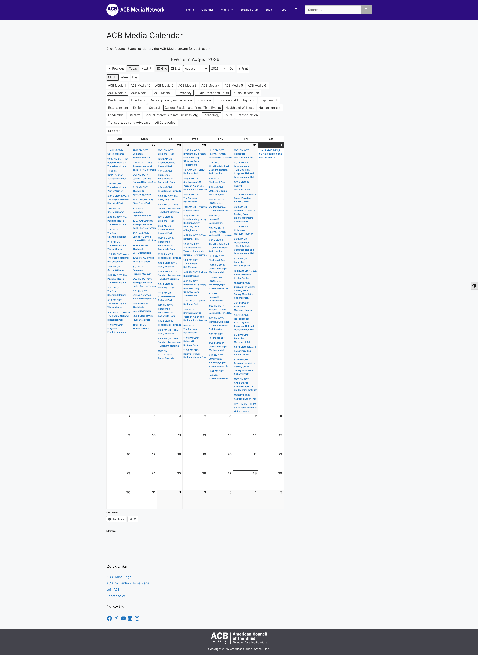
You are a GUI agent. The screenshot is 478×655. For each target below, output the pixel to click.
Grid (162, 69)
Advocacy (184, 93)
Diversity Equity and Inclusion (171, 100)
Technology (211, 115)
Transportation (247, 115)
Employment (268, 100)
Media (225, 9)
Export (113, 131)
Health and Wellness (240, 107)
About (283, 9)
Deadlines (138, 100)
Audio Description (246, 93)
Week (124, 77)
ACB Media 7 (117, 93)
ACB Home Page (118, 577)
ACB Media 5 (234, 85)
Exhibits (138, 107)
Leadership (116, 115)
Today (133, 68)
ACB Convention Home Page (127, 583)
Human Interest (269, 107)
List (175, 69)
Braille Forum (250, 9)
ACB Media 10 (140, 85)
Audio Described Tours (212, 93)
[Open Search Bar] (296, 9)
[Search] (366, 9)
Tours (228, 115)
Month (112, 77)
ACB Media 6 (257, 85)
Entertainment (118, 107)
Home (190, 9)
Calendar (207, 9)
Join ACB (113, 589)
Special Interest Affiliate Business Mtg (171, 115)
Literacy (134, 115)
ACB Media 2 (164, 85)
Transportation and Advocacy (129, 122)
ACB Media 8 (140, 93)
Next (144, 68)
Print (243, 70)
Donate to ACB (117, 596)
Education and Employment (235, 100)
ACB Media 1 (117, 85)
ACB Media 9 (163, 93)
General (154, 107)
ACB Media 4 (210, 85)
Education (204, 100)
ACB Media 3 (187, 85)
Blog (269, 9)
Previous (118, 68)
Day (135, 77)
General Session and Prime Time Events (193, 107)
